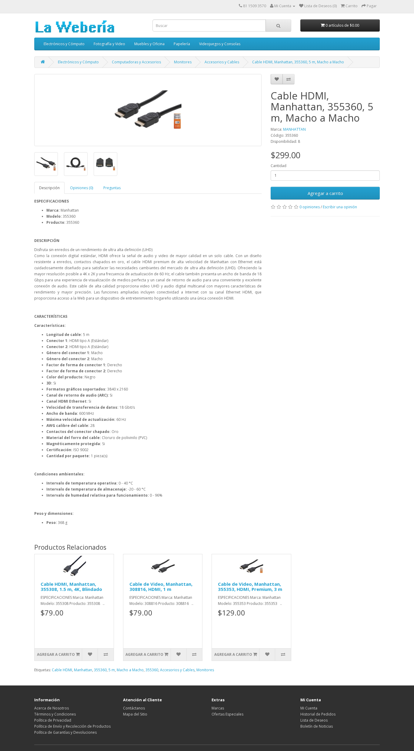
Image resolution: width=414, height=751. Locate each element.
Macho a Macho (130, 669)
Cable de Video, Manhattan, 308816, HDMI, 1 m (160, 586)
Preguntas (112, 187)
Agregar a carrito (325, 193)
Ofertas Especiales (227, 714)
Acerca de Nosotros (51, 708)
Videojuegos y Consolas (219, 43)
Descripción (49, 187)
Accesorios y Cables (222, 62)
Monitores (183, 62)
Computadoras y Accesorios (136, 62)
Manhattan (83, 669)
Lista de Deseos (314, 720)
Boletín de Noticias (316, 726)
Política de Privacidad (52, 720)
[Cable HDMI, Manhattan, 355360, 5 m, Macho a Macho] (148, 110)
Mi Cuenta (308, 708)
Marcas (218, 708)
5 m (112, 669)
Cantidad (278, 165)
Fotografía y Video (109, 43)
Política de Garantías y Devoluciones (65, 732)
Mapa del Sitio (135, 714)
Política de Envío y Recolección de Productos (72, 726)
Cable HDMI (62, 669)
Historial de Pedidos (318, 714)
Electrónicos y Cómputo (64, 43)
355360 (100, 669)
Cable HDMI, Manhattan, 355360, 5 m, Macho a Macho (298, 62)
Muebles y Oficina (149, 43)
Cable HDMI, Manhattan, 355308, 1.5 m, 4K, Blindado (71, 586)
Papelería (182, 43)
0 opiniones (309, 207)
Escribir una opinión (340, 207)
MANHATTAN (294, 129)
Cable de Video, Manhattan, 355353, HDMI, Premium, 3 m (250, 586)
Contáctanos (134, 708)
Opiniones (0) (81, 187)
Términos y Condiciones (55, 714)
